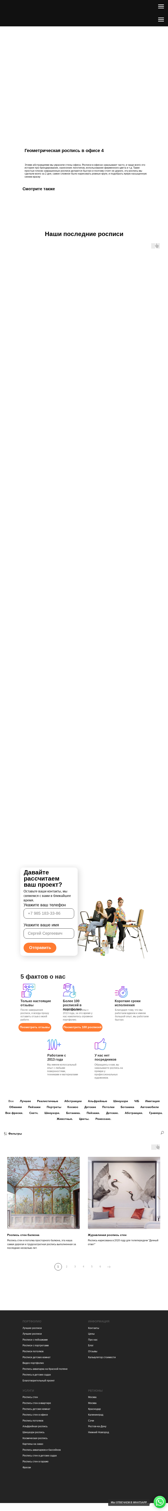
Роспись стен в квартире (37, 1403)
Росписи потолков (33, 1351)
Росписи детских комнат (37, 1357)
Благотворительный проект (39, 1380)
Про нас (93, 1339)
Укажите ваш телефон (45, 905)
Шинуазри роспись (33, 1432)
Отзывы (92, 1351)
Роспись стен (30, 1397)
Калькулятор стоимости (102, 1357)
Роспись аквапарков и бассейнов (42, 1449)
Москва (92, 1397)
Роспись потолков (33, 1420)
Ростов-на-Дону (97, 1426)
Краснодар (94, 1409)
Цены (91, 1333)
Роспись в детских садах (37, 1374)
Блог (90, 1345)
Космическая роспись (35, 1438)
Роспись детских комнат (36, 1409)
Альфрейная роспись (35, 1426)
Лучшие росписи (32, 1328)
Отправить (40, 947)
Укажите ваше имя (41, 925)
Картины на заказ (33, 1444)
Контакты (93, 1328)
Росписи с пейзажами (35, 1339)
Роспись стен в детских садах (40, 1455)
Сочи (91, 1420)
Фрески (27, 1467)
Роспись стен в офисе (35, 1414)
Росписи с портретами (36, 1345)
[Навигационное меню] (161, 6)
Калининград (95, 1414)
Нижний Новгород (98, 1432)
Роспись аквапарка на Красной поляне (45, 1369)
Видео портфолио (33, 1363)
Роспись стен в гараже (36, 1461)
